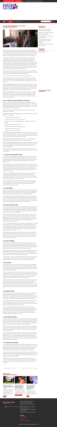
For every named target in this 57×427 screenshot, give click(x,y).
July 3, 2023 (29, 384)
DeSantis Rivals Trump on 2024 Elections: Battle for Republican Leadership (29, 1)
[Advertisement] (38, 11)
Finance (10, 21)
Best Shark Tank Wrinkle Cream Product (27, 412)
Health (13, 21)
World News (20, 395)
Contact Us (20, 21)
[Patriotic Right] (4, 21)
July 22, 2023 (18, 384)
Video (17, 21)
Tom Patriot (11, 28)
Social (7, 21)
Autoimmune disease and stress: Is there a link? (29, 369)
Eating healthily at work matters (10, 368)
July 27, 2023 (6, 384)
